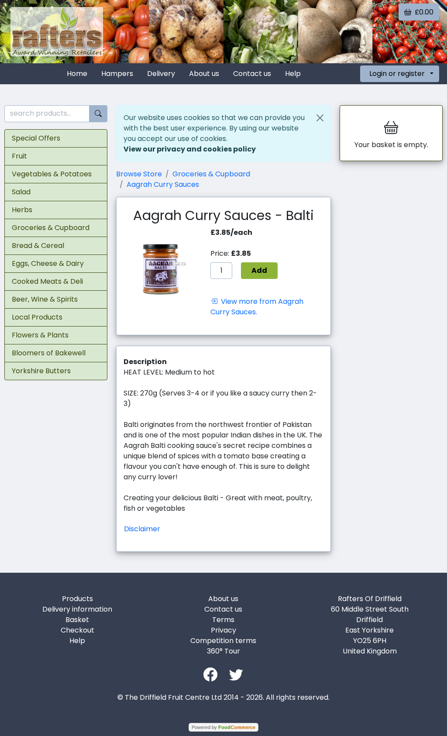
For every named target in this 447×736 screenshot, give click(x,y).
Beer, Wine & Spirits (45, 299)
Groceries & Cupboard (50, 228)
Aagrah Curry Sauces (163, 184)
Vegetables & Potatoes (52, 174)
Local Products (37, 317)
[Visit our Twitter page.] (236, 674)
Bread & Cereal (38, 246)
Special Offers (36, 138)
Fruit (19, 156)
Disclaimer (142, 529)
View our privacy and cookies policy (190, 149)
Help (293, 74)
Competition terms (223, 641)
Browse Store (139, 174)
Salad (21, 192)
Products (77, 599)
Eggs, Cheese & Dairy (48, 263)
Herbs (22, 210)
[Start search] (98, 113)
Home (77, 74)
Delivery (161, 74)
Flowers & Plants (40, 335)
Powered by (223, 727)
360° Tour (223, 651)
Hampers (117, 74)
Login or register (397, 74)
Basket (77, 620)
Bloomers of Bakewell (49, 353)
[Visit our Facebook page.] (210, 674)
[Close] (319, 118)
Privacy (223, 630)
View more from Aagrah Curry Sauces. (256, 306)
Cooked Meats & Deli (47, 281)
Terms (223, 620)
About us (204, 74)
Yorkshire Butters (41, 371)
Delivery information (77, 609)
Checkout (77, 630)
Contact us (252, 74)
